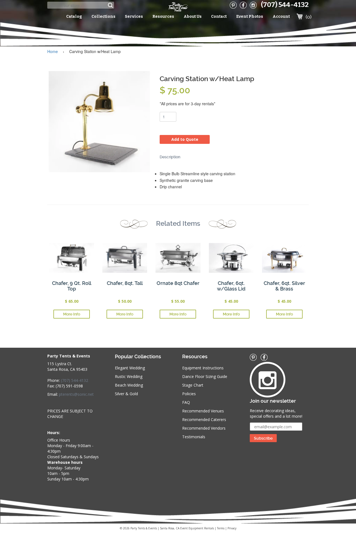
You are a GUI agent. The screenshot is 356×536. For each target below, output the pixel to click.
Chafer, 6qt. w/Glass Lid (231, 286)
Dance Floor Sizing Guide (204, 376)
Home (52, 51)
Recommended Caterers (204, 419)
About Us (193, 16)
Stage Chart (192, 385)
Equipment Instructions (203, 367)
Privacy (232, 528)
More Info (71, 314)
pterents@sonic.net (76, 394)
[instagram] (253, 5)
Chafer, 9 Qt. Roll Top (71, 286)
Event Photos (249, 16)
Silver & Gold (126, 393)
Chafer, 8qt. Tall (125, 283)
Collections (103, 16)
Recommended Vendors (204, 428)
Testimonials (193, 436)
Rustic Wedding (128, 376)
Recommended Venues (203, 411)
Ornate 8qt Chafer (178, 283)
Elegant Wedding (130, 367)
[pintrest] (233, 5)
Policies (189, 393)
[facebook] (243, 5)
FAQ (186, 402)
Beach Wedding (129, 385)
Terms (220, 528)
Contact (219, 16)
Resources (163, 16)
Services (134, 16)
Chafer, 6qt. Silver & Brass (284, 286)
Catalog (74, 16)
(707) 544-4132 (285, 5)
